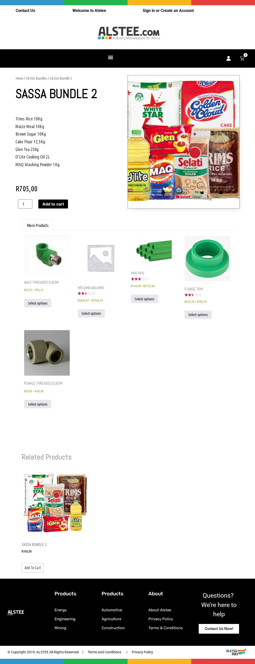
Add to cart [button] (32, 567)
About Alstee (159, 610)
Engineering (65, 619)
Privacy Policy (160, 619)
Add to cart (53, 204)
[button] (111, 57)
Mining (60, 628)
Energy (61, 610)
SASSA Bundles (36, 78)
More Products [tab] (38, 225)
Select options (38, 303)
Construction (113, 628)
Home (19, 78)
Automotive (112, 610)
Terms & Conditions (165, 628)
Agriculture (111, 619)
